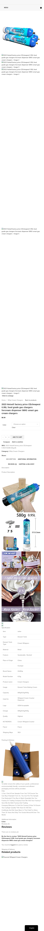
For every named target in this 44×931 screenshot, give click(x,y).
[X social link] (18, 2)
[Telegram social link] (26, 2)
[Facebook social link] (15, 2)
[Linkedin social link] (24, 2)
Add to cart (17, 437)
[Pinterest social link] (21, 2)
